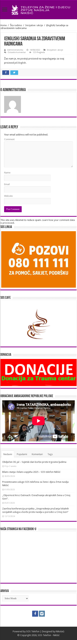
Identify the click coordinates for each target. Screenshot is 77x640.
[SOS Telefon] (38, 9)
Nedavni (7, 454)
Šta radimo (16, 25)
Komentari (37, 454)
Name (7, 172)
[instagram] (42, 614)
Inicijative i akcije (34, 25)
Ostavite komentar (17, 52)
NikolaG (60, 631)
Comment (9, 139)
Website (8, 196)
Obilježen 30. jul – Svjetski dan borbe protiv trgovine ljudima (34, 462)
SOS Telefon (32, 631)
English (22, 62)
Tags (50, 454)
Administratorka (15, 50)
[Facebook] (35, 614)
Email (7, 184)
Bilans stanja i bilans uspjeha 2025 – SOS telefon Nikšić (31, 471)
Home (3, 25)
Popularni (22, 454)
